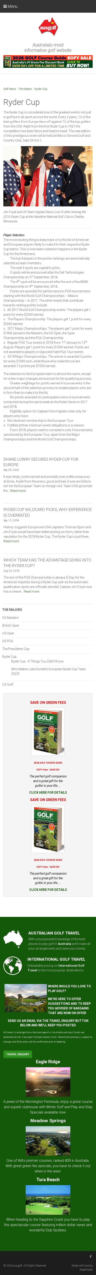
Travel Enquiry (17, 1054)
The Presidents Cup (15, 649)
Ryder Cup (40, 89)
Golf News (9, 89)
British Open (10, 625)
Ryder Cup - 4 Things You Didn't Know (37, 661)
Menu (12, 6)
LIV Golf (7, 684)
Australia (64, 944)
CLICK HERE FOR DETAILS (48, 792)
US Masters (10, 617)
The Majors (25, 89)
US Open (8, 633)
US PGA (7, 641)
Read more (18, 490)
